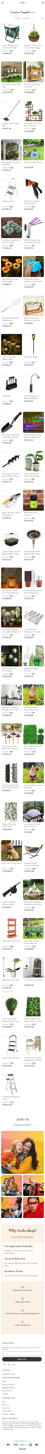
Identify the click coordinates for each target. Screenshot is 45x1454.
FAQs (4, 1381)
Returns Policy (7, 1391)
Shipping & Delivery (9, 1388)
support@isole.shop (8, 1374)
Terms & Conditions (8, 1414)
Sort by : (18, 18)
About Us (5, 1405)
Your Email (8, 1354)
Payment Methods (8, 1384)
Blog (3, 1402)
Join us (22, 1119)
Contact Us (6, 1408)
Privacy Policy (7, 1411)
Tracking (5, 1394)
